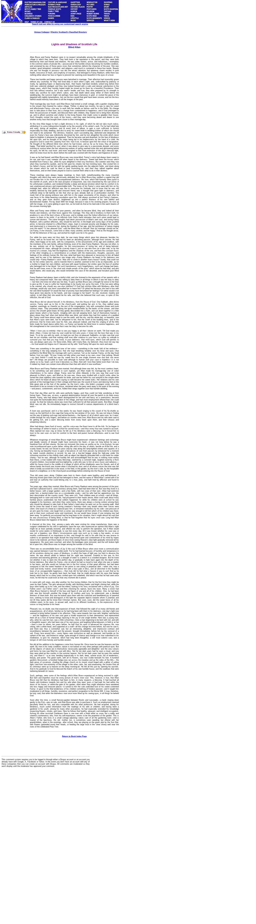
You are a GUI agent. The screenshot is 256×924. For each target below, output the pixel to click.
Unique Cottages (41, 32)
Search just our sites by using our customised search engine (60, 24)
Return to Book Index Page (74, 736)
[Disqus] (46, 806)
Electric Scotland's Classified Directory (69, 32)
